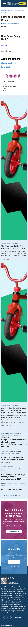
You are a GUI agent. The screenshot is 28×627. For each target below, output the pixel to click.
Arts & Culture (4, 483)
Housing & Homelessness (7, 466)
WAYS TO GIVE (13, 531)
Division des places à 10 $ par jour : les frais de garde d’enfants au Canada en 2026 (13, 410)
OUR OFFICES (13, 566)
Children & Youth (10, 243)
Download (4, 45)
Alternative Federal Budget (7, 433)
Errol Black (17, 23)
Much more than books (11, 489)
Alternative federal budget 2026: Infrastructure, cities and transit (12, 459)
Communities (10, 10)
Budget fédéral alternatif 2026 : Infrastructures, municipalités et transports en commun (14, 442)
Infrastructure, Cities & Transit (9, 87)
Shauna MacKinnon (7, 23)
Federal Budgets (17, 433)
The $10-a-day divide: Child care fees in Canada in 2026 (13, 247)
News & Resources (6, 625)
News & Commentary (20, 468)
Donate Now (22, 3)
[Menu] (4, 3)
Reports (4, 90)
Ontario (24, 483)
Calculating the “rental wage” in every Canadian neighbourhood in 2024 (13, 476)
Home (3, 10)
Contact (13, 562)
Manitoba (11, 81)
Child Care (3, 243)
